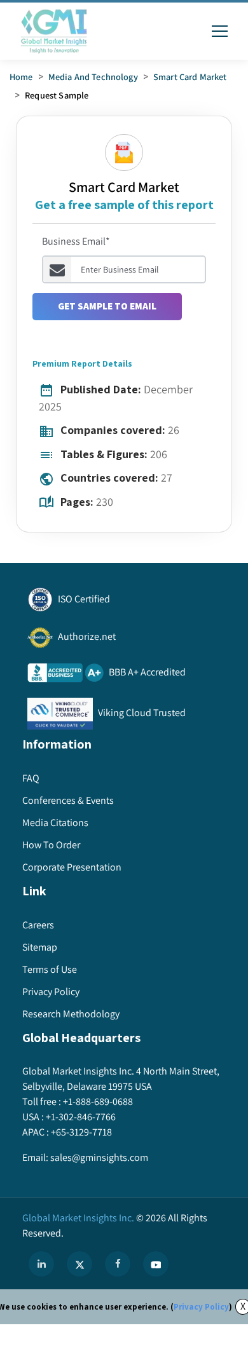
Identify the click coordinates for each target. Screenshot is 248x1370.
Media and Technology (93, 77)
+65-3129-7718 (81, 1132)
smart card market (190, 77)
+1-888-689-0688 (98, 1101)
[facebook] (117, 1264)
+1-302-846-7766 (81, 1116)
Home (21, 77)
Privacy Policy (201, 1306)
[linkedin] (41, 1264)
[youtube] (156, 1264)
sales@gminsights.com (99, 1157)
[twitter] (79, 1264)
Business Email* (76, 241)
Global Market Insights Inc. (78, 1217)
